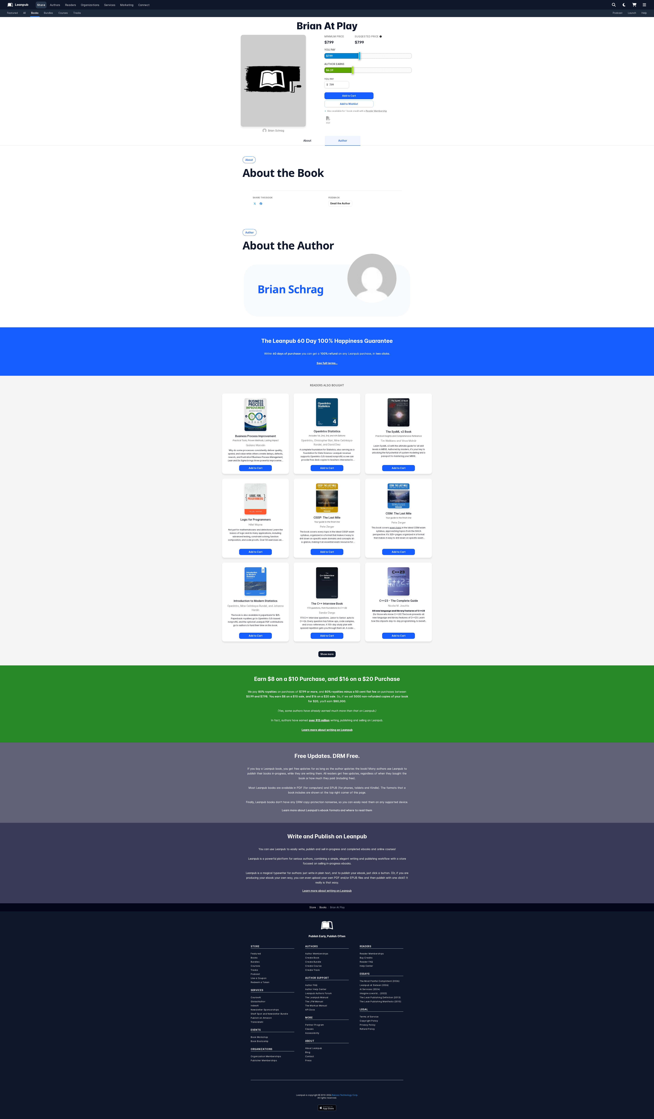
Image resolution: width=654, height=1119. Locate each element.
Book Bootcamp (259, 1041)
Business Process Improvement (255, 436)
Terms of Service (369, 1016)
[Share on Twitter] (255, 204)
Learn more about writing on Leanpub (327, 730)
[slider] (360, 56)
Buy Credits (366, 957)
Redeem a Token (260, 982)
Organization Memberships (266, 1056)
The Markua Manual (316, 1005)
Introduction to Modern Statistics (255, 601)
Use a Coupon (258, 978)
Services (109, 5)
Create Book (312, 957)
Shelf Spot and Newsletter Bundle (269, 1014)
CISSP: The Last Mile (327, 517)
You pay (329, 79)
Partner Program (314, 1025)
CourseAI (256, 997)
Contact (309, 1056)
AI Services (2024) (370, 989)
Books (34, 12)
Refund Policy (367, 1029)
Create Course (313, 966)
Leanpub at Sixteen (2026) (374, 985)
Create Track (312, 970)
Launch (632, 12)
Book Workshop (259, 1037)
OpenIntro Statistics (327, 431)
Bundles (48, 12)
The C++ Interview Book (327, 603)
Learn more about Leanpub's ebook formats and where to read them (327, 810)
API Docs (310, 1009)
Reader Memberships (372, 953)
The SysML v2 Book (398, 431)
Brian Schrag (276, 130)
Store (41, 5)
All (24, 12)
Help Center (366, 966)
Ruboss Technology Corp (344, 1095)
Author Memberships (316, 953)
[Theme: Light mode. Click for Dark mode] (624, 5)
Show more (327, 654)
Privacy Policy (367, 1025)
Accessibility (312, 1033)
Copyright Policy (369, 1020)
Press (308, 1060)
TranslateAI (257, 1022)
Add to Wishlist (349, 103)
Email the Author (340, 203)
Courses (63, 12)
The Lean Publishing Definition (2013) (380, 997)
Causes (309, 1029)
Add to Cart (349, 95)
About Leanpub (313, 1048)
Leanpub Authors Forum (318, 993)
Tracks (77, 12)
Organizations (90, 5)
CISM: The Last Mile (398, 513)
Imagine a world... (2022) (373, 993)
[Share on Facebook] (261, 204)
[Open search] (614, 5)
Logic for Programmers (255, 519)
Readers (70, 5)
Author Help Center (315, 989)
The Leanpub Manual (316, 997)
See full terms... (327, 363)
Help (644, 12)
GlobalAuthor (258, 1001)
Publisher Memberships (264, 1060)
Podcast (617, 12)
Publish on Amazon (261, 1018)
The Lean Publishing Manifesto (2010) (380, 1001)
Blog (307, 1052)
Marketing (127, 5)
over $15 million (319, 720)
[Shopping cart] (634, 5)
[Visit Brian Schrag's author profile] (371, 278)
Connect (144, 5)
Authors (55, 5)
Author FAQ (311, 985)
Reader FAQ (366, 962)
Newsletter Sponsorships (265, 1009)
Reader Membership (376, 111)
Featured (12, 12)
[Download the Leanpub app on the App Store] (327, 1108)
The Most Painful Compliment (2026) (379, 981)
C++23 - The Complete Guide (398, 600)
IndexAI (255, 1005)
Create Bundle (313, 962)
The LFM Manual (314, 1001)
